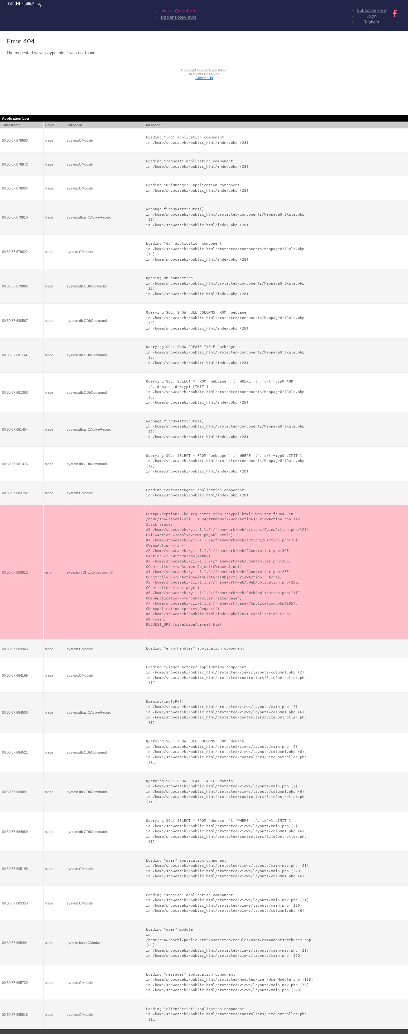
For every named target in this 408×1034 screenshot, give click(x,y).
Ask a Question (178, 10)
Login (372, 16)
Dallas (24, 3)
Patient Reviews (179, 17)
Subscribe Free (371, 10)
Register (372, 22)
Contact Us (204, 78)
